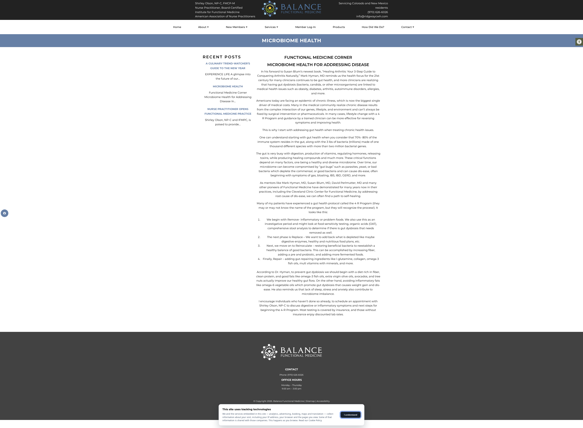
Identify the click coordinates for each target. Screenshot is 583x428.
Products (339, 27)
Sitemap (310, 401)
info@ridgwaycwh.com (372, 16)
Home (177, 27)
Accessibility (323, 401)
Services (270, 27)
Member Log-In (305, 27)
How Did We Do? (373, 27)
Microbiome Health (228, 86)
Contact (406, 27)
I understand (350, 415)
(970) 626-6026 (378, 12)
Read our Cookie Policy (310, 420)
